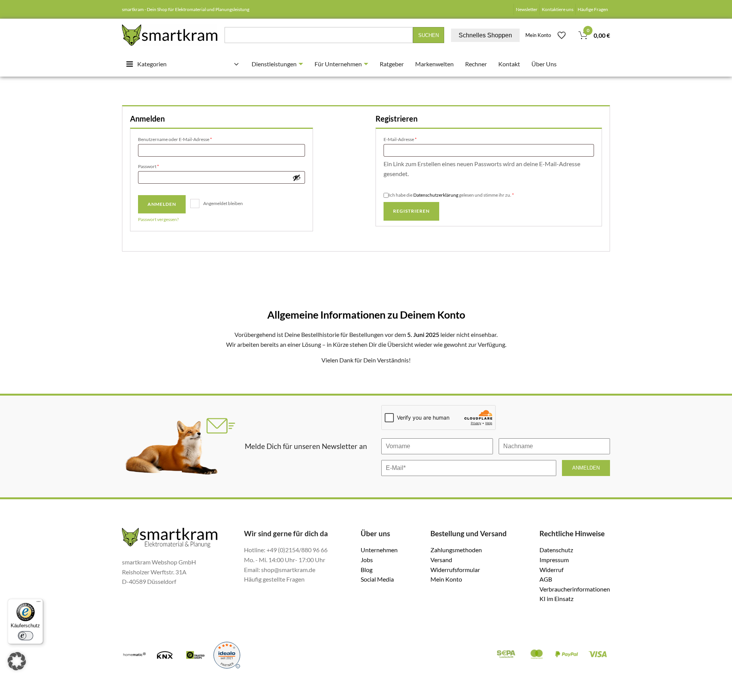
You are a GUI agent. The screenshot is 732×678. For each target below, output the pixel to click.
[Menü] (38, 603)
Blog (366, 569)
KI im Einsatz (556, 598)
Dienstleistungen (274, 63)
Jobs (367, 559)
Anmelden (162, 204)
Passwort (160, 166)
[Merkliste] (562, 35)
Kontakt (509, 63)
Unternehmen (379, 549)
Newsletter (527, 9)
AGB (545, 579)
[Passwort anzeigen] (296, 178)
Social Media (377, 579)
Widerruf (551, 569)
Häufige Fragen (593, 9)
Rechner (476, 63)
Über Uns (544, 63)
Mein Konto (538, 35)
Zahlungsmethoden (456, 549)
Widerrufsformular (455, 569)
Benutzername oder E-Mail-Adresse (187, 139)
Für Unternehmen (338, 63)
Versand (441, 559)
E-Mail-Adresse (412, 139)
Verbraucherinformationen (574, 589)
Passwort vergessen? (158, 219)
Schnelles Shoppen (485, 35)
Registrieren (411, 211)
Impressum (554, 559)
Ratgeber (392, 63)
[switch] (25, 635)
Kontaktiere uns (557, 9)
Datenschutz (556, 549)
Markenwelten (434, 63)
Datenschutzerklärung (435, 195)
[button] (17, 661)
